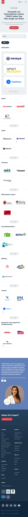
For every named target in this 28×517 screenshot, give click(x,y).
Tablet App (16, 448)
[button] (2, 381)
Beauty (2, 448)
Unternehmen (17, 458)
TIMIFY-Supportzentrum (6, 485)
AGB (8, 513)
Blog (15, 464)
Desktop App (17, 446)
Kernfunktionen (4, 464)
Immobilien (3, 440)
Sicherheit (3, 470)
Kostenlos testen (17, 432)
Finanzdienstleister (5, 438)
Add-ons (3, 466)
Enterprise (3, 434)
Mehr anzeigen (13, 125)
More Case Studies (13, 91)
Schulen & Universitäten (6, 444)
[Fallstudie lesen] (20, 138)
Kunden (15, 462)
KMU (2, 432)
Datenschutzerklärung (14, 513)
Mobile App (16, 450)
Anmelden (16, 434)
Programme (16, 472)
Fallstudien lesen (14, 27)
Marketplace (3, 468)
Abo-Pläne (3, 478)
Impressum (3, 513)
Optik (2, 456)
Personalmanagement (5, 442)
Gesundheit (3, 450)
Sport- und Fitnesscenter (6, 452)
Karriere (16, 460)
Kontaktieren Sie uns (7, 419)
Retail (2, 436)
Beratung (3, 454)
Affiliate (16, 474)
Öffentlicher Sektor (5, 446)
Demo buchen (17, 438)
